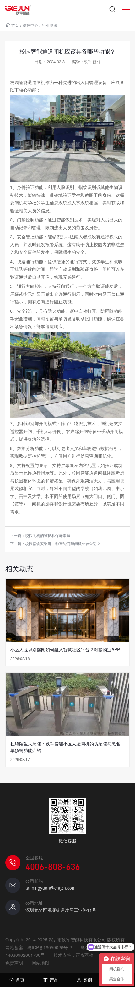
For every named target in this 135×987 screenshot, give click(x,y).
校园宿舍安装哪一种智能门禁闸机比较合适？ (62, 543)
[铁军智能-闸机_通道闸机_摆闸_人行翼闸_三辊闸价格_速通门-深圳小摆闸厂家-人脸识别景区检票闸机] (18, 9)
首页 (15, 25)
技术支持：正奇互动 (73, 955)
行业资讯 (49, 25)
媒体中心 (30, 25)
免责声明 (14, 963)
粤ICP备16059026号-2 (49, 947)
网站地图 (40, 963)
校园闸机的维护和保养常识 (47, 535)
